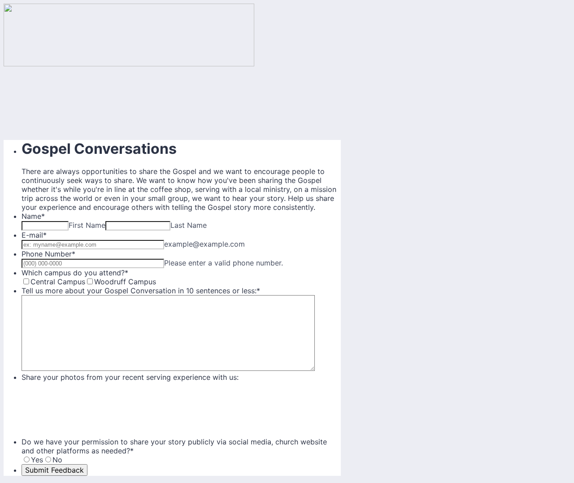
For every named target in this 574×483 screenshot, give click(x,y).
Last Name (188, 225)
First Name (87, 225)
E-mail (34, 235)
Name (33, 216)
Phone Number (48, 253)
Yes (37, 459)
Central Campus (57, 281)
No (57, 459)
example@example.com (204, 243)
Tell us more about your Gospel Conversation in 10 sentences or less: (141, 290)
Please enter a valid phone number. (223, 262)
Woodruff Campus (125, 281)
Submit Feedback (54, 470)
